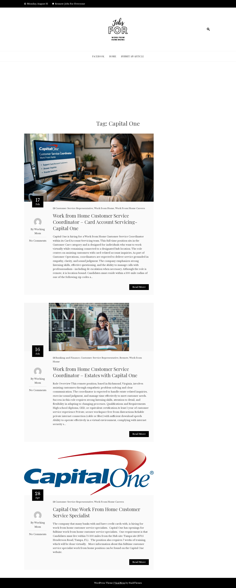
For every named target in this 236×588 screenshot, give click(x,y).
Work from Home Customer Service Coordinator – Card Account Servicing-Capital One (95, 221)
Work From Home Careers (130, 208)
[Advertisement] (118, 90)
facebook (98, 56)
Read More (139, 287)
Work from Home (104, 208)
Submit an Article (132, 56)
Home (112, 56)
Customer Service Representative (74, 208)
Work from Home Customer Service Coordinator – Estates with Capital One (95, 372)
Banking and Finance (68, 357)
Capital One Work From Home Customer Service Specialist (96, 512)
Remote (124, 357)
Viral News (119, 583)
